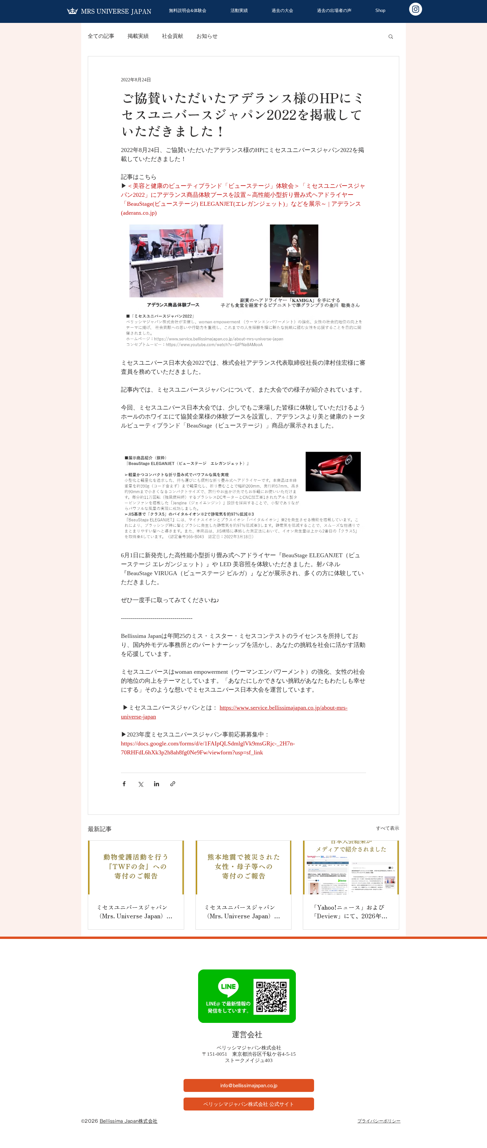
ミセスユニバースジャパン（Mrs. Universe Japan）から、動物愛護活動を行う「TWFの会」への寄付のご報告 (134, 911)
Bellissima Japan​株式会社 (129, 1121)
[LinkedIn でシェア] (156, 784)
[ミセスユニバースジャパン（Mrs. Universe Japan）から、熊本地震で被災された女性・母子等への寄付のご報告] (244, 867)
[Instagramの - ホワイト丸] (415, 9)
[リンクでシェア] (173, 784)
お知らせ (207, 36)
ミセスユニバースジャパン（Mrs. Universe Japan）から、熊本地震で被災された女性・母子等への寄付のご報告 (242, 911)
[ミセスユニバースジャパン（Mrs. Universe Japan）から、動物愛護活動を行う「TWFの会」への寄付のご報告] (136, 867)
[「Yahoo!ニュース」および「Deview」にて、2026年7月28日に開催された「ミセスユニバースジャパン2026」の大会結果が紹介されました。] (351, 867)
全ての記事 (101, 36)
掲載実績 (138, 36)
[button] (391, 36)
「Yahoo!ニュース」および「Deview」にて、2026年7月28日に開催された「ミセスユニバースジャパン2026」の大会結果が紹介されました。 (351, 911)
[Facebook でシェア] (124, 784)
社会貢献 (172, 36)
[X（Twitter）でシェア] (140, 784)
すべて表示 (387, 828)
